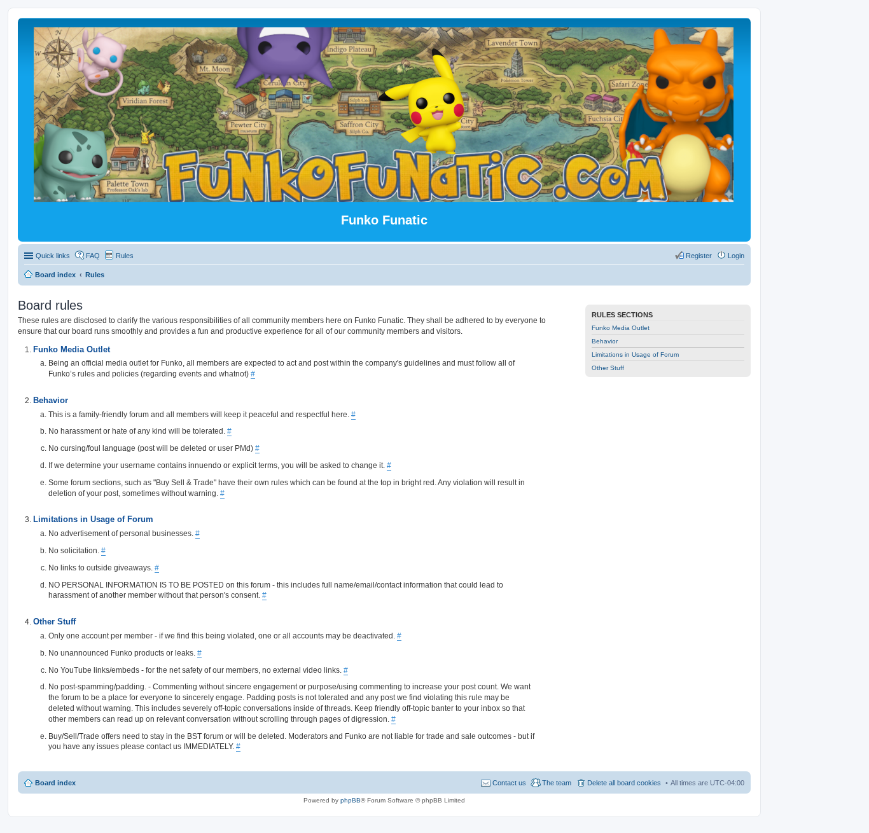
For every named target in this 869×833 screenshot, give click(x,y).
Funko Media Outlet (621, 327)
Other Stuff (608, 367)
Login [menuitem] (736, 255)
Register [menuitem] (699, 255)
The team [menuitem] (556, 783)
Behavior (605, 341)
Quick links (53, 255)
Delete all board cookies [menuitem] (624, 783)
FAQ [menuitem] (93, 255)
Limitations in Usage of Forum (635, 354)
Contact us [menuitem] (509, 783)
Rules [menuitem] (125, 255)
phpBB (350, 800)
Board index (55, 783)
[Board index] (384, 196)
